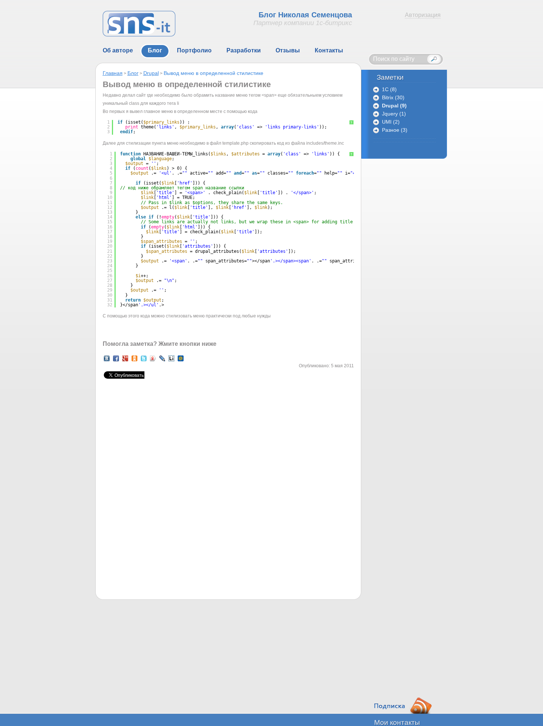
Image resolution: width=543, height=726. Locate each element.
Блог (133, 73)
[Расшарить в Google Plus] (125, 361)
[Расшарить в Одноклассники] (134, 361)
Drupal (151, 73)
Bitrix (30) (393, 97)
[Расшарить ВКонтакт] (107, 361)
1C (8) (389, 89)
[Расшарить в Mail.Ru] (181, 361)
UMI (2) (391, 122)
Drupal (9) (394, 106)
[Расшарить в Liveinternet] (171, 361)
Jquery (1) (394, 114)
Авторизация (423, 15)
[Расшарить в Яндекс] (153, 361)
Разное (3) (394, 130)
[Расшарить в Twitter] (144, 361)
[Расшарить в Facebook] (116, 361)
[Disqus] (228, 499)
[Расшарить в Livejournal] (162, 361)
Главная (113, 73)
